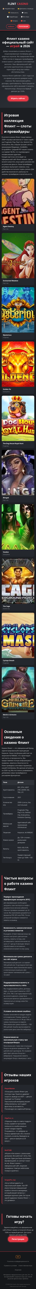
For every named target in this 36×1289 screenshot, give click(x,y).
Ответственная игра (25, 1266)
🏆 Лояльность (13, 13)
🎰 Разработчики (8, 9)
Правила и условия (10, 1266)
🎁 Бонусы (14, 21)
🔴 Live (23, 21)
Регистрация (23, 26)
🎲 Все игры (25, 17)
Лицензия (18, 1270)
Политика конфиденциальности (18, 1261)
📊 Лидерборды (12, 17)
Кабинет (11, 26)
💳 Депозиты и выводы (25, 9)
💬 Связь (25, 13)
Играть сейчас (18, 98)
